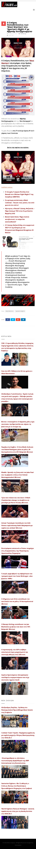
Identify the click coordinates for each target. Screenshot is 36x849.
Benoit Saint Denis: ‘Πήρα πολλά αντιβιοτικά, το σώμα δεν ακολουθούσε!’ (17, 219)
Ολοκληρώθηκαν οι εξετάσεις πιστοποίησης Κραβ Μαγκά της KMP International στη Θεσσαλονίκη (15, 760)
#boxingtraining (18, 263)
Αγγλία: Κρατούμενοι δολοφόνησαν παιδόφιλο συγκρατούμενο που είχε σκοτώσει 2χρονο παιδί (15, 677)
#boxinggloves (11, 270)
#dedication (10, 273)
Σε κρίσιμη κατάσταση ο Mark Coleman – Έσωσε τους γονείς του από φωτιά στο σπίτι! (19, 202)
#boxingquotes (24, 282)
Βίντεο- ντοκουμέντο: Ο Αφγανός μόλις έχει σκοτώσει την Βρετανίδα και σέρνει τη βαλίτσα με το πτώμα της (18, 424)
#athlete (18, 273)
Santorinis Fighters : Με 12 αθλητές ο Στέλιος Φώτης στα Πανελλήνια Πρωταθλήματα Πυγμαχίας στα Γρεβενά (16, 785)
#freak (8, 277)
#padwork (21, 280)
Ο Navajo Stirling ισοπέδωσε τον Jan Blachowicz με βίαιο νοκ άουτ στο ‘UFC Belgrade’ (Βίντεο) (15, 626)
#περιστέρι (15, 277)
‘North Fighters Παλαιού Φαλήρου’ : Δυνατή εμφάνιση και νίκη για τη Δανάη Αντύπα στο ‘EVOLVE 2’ (17, 811)
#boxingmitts (10, 280)
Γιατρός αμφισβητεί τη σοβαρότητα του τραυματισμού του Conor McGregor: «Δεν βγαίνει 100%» (17, 576)
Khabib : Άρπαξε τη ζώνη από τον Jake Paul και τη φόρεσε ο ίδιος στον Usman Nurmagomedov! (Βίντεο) (17, 474)
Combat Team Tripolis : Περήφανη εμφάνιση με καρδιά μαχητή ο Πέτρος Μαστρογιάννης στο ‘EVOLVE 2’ (18, 735)
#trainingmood (11, 275)
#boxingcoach (20, 261)
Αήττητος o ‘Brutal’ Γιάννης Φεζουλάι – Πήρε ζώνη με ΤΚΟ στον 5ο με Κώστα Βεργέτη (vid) (20, 211)
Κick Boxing (23, 33)
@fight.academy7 (12, 256)
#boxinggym (24, 268)
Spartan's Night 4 (20, 311)
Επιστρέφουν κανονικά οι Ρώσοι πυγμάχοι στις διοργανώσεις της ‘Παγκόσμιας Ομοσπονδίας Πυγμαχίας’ (17, 550)
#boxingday (19, 265)
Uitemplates (18, 845)
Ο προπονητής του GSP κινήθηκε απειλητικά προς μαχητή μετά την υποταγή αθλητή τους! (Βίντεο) (14, 652)
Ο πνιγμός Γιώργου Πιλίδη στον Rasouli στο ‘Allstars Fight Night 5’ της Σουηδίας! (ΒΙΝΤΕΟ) (19, 194)
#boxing (8, 263)
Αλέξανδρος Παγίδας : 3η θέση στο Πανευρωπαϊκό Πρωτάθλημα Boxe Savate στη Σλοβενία (17, 709)
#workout (21, 275)
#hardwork (21, 270)
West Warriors (9, 311)
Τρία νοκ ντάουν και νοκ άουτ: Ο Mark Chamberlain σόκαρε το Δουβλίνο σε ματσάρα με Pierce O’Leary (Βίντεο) (15, 500)
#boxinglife (9, 265)
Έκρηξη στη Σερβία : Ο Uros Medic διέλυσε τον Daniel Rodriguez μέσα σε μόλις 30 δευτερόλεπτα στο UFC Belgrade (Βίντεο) (17, 449)
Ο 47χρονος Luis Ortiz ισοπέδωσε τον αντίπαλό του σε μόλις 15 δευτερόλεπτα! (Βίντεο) (17, 601)
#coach (11, 261)
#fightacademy (11, 282)
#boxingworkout (11, 268)
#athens (24, 277)
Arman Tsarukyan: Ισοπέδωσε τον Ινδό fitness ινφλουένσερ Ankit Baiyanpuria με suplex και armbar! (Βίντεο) (17, 525)
